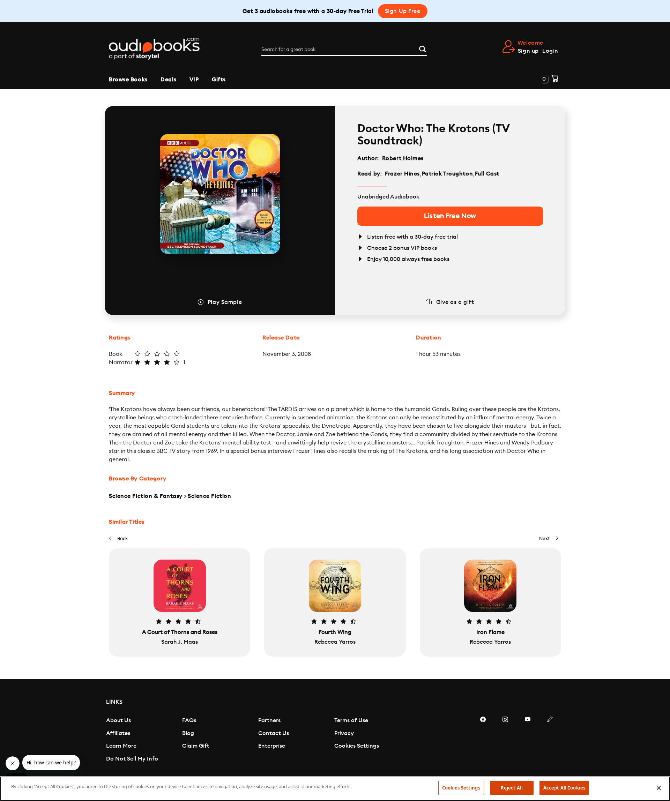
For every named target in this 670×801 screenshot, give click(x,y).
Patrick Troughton (447, 174)
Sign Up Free (402, 11)
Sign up (528, 51)
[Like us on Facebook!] (483, 740)
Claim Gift (195, 746)
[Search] (422, 48)
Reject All (512, 788)
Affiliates (118, 733)
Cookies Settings (356, 746)
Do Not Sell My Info (132, 759)
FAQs (189, 720)
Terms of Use (351, 720)
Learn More (121, 746)
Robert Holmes (403, 158)
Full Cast (488, 174)
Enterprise (271, 746)
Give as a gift (455, 302)
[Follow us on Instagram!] (505, 740)
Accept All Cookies (564, 788)
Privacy (344, 733)
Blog (188, 733)
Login (550, 51)
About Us (118, 720)
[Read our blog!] (550, 740)
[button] (118, 538)
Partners (269, 720)
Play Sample (225, 302)
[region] (335, 788)
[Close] (659, 787)
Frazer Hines (402, 174)
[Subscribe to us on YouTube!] (527, 740)
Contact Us (273, 733)
